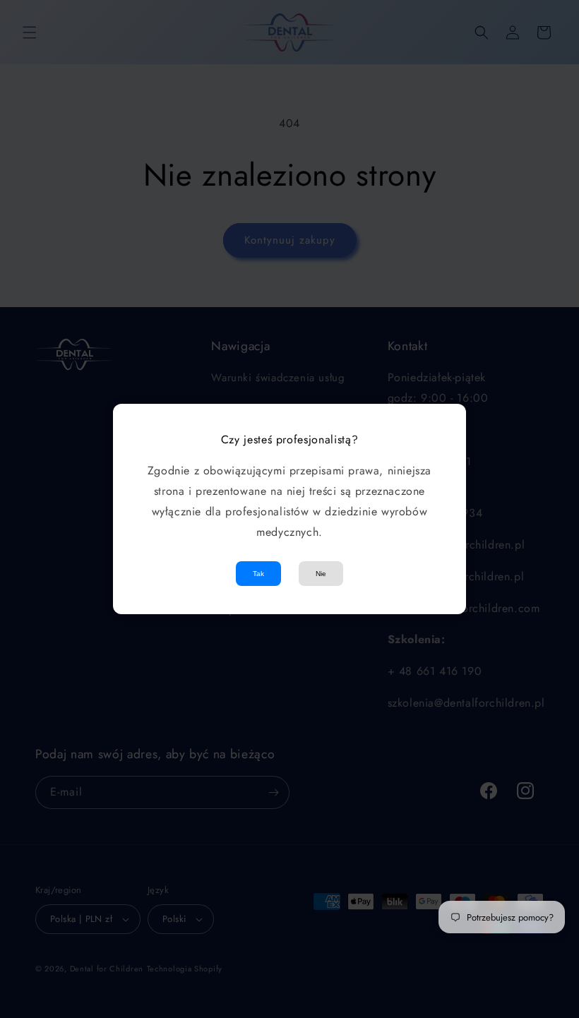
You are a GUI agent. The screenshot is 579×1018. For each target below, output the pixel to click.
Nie (321, 573)
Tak (258, 573)
